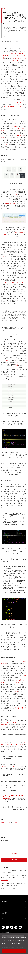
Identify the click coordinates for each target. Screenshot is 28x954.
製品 (4, 256)
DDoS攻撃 (14, 126)
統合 (16, 691)
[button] (14, 853)
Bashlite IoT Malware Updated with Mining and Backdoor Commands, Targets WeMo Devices (14, 797)
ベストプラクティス (20, 708)
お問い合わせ (14, 853)
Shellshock (20, 135)
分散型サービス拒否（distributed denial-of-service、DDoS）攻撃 (14, 55)
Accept (14, 951)
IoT (9, 822)
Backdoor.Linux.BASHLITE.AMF (12, 102)
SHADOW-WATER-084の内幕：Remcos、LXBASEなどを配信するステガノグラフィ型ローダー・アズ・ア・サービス (13, 878)
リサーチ (15, 822)
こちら (12, 785)
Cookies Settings (14, 946)
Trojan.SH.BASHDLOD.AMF (12, 107)
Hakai (7, 360)
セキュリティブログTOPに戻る (8, 888)
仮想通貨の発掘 (10, 203)
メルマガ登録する (14, 859)
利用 (2, 138)
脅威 (25, 675)
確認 (16, 365)
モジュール (14, 194)
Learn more (18, 943)
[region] (14, 943)
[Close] (26, 935)
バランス (21, 701)
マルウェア (4, 822)
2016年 (6, 145)
